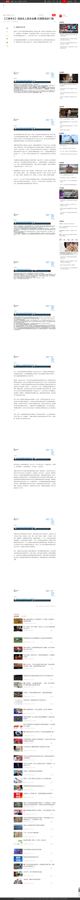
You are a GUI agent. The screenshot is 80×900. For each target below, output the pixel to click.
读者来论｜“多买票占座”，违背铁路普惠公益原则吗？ (38, 793)
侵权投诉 (65, 898)
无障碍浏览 (20, 1)
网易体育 (8, 15)
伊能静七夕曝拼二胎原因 (65, 129)
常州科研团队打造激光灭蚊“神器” (32, 849)
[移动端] (45, 1)
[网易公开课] (49, 1)
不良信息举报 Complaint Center (54, 898)
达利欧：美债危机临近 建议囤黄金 (33, 771)
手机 (77, 239)
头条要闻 (61, 72)
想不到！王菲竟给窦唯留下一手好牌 (67, 118)
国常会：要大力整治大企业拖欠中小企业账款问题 (37, 778)
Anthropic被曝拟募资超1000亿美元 (67, 174)
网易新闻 (64, 15)
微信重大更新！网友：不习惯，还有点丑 (34, 840)
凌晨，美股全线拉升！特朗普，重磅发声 (68, 148)
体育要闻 (61, 22)
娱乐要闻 (61, 106)
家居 (69, 239)
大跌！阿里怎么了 (63, 145)
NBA (11, 15)
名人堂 (17, 31)
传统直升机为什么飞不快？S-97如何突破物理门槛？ (40, 732)
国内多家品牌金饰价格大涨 (30, 857)
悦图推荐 (15, 78)
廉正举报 (62, 898)
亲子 (65, 239)
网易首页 (12, 1)
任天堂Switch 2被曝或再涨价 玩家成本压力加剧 (36, 746)
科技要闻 (61, 162)
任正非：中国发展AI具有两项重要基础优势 (68, 184)
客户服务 (43, 898)
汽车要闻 (61, 188)
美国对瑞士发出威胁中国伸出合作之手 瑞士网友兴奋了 (38, 675)
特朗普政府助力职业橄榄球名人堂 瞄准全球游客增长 (38, 638)
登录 (64, 1)
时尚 (73, 239)
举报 (55, 21)
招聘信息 (39, 898)
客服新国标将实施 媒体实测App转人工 (34, 786)
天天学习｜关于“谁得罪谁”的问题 (32, 872)
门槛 (34, 84)
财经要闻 (61, 133)
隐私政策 (47, 898)
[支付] (57, 1)
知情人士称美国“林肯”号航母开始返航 (33, 825)
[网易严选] (54, 1)
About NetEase (27, 898)
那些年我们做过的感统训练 (65, 265)
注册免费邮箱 (69, 1)
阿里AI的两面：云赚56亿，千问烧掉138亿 (68, 177)
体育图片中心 (48, 72)
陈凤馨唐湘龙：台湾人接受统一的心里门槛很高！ (39, 709)
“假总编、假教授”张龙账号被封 (32, 879)
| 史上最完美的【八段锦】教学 (66, 223)
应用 (15, 1)
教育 (61, 239)
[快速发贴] (7, 28)
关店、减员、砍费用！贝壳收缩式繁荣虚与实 (69, 151)
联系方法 (36, 898)
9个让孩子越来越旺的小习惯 (65, 267)
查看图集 (47, 73)
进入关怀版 (25, 1)
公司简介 (32, 898)
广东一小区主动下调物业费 (30, 832)
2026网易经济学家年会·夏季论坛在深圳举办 (68, 154)
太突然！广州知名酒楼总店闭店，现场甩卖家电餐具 (37, 692)
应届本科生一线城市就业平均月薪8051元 (34, 700)
